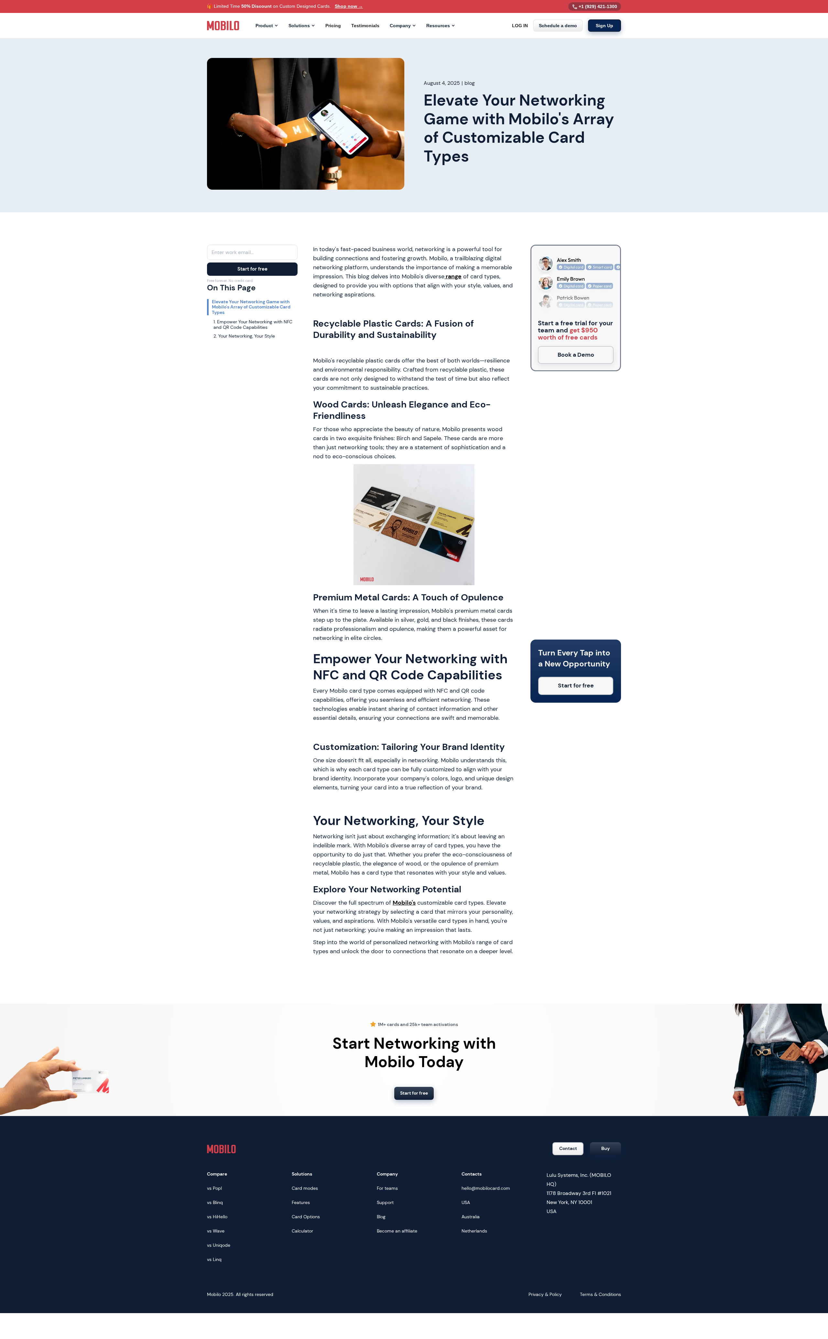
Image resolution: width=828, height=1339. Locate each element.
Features (301, 1202)
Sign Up (604, 25)
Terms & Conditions (600, 1294)
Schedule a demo (558, 25)
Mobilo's (404, 903)
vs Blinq (215, 1202)
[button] (267, 25)
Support (385, 1202)
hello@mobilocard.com (486, 1188)
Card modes (305, 1188)
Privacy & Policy (545, 1294)
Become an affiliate (397, 1231)
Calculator (302, 1231)
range (453, 276)
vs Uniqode (218, 1245)
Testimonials (365, 25)
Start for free (252, 269)
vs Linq (214, 1259)
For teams (387, 1188)
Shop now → (349, 6)
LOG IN (520, 25)
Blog (381, 1217)
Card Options (306, 1217)
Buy (605, 1148)
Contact (568, 1148)
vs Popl (214, 1188)
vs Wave (215, 1231)
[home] (223, 25)
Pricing (333, 25)
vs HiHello (217, 1217)
